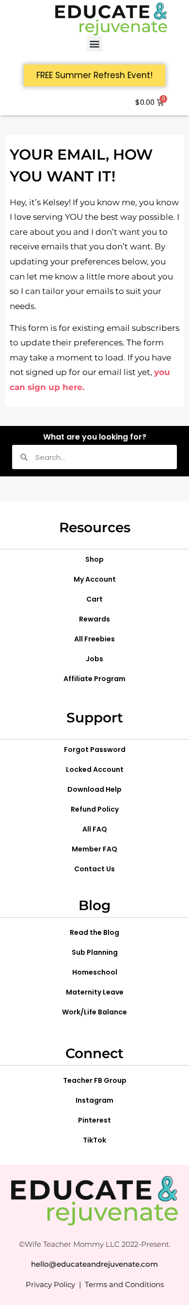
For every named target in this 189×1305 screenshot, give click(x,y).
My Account (95, 579)
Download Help (94, 789)
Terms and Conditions (124, 1284)
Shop (94, 559)
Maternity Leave (95, 992)
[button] (95, 43)
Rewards (94, 619)
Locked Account (95, 769)
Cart (94, 599)
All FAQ (94, 829)
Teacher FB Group (94, 1080)
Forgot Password (95, 749)
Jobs (94, 659)
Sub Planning (95, 952)
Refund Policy (95, 809)
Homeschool (94, 972)
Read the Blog (94, 932)
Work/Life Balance (94, 1012)
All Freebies (94, 639)
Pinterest (94, 1120)
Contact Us (94, 869)
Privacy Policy (50, 1284)
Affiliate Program (94, 679)
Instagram (94, 1100)
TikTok (94, 1140)
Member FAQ (94, 849)
